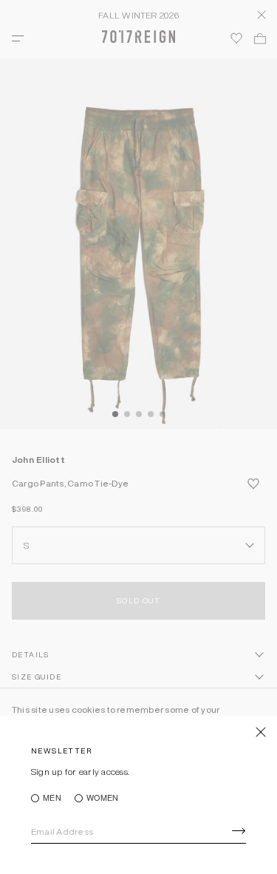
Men (52, 798)
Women (102, 798)
